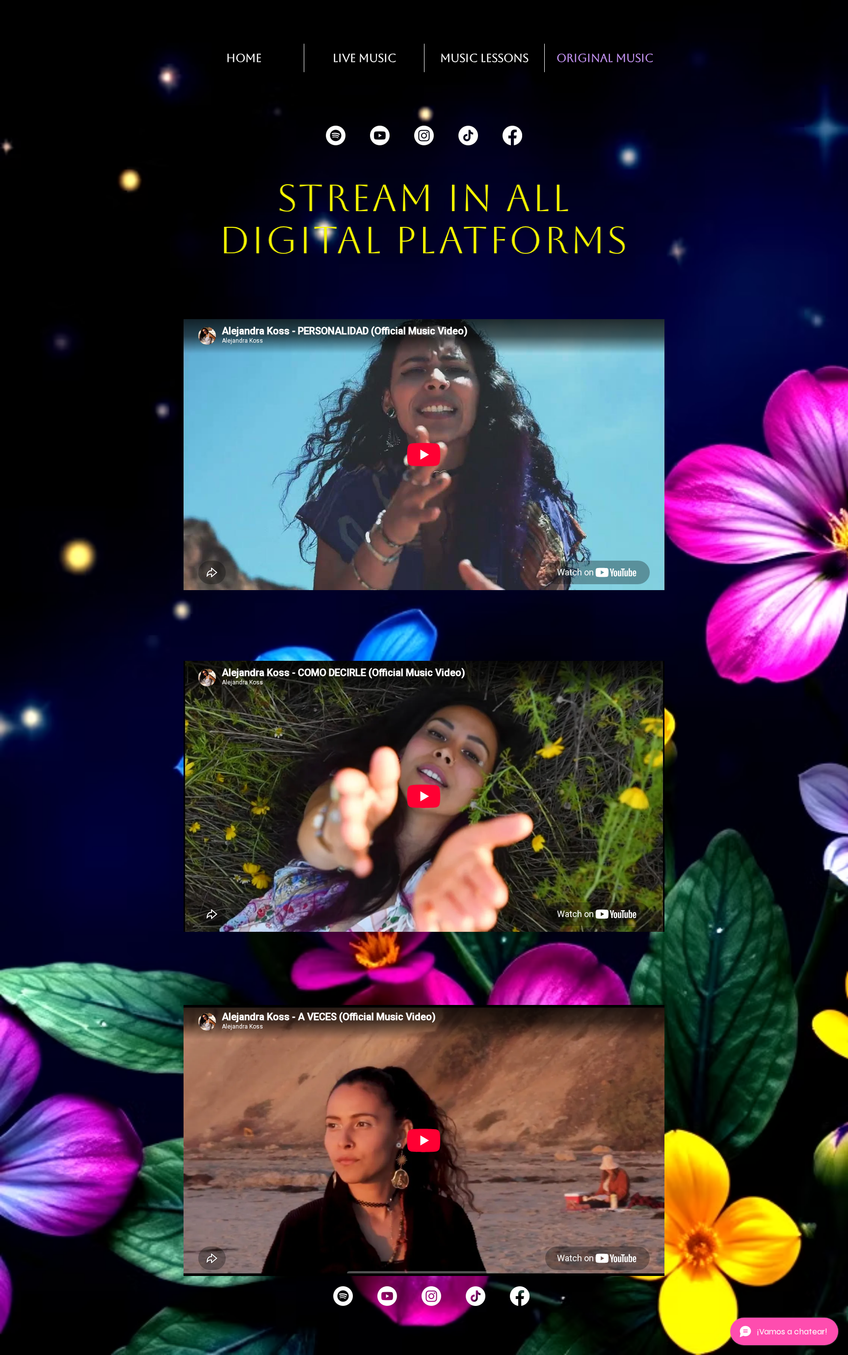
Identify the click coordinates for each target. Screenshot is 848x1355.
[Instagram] (424, 135)
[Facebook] (512, 135)
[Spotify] (335, 135)
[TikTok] (468, 135)
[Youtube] (380, 135)
